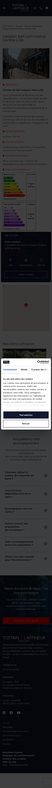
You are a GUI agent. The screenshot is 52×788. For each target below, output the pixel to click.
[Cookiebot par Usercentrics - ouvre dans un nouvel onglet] (37, 362)
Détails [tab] (24, 369)
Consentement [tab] (10, 369)
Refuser (26, 423)
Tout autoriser (26, 415)
